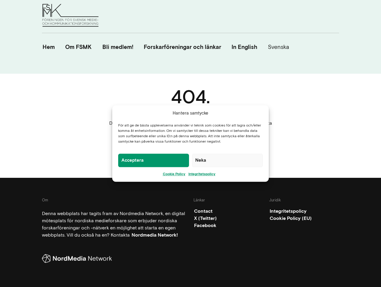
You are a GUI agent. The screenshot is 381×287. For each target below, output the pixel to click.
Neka (200, 160)
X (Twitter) (205, 218)
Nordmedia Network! (155, 235)
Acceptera (132, 160)
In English (244, 47)
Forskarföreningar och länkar (182, 47)
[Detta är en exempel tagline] (70, 16)
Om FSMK (78, 47)
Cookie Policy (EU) (291, 218)
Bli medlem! (117, 47)
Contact (203, 211)
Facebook (205, 225)
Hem (49, 47)
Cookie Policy (174, 174)
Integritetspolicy (202, 174)
